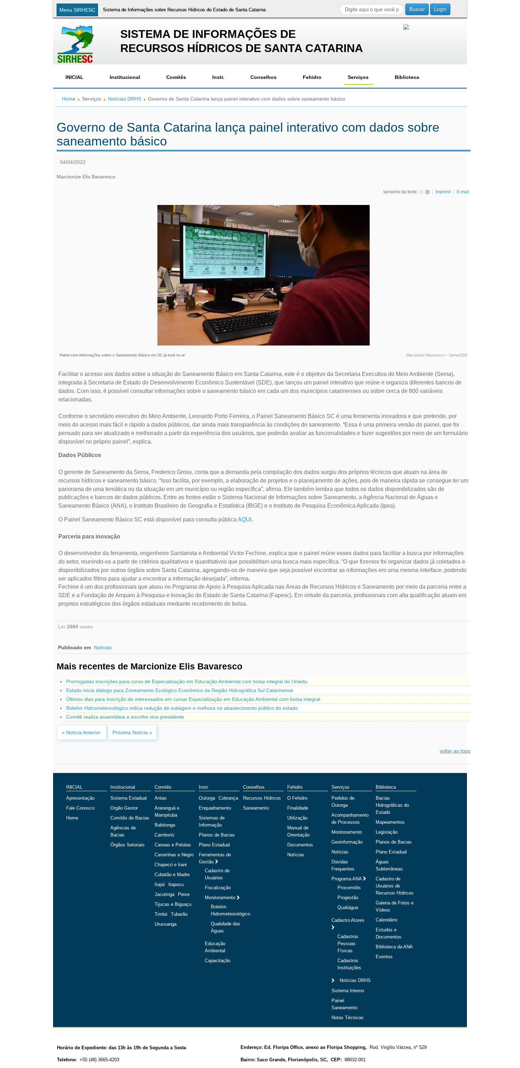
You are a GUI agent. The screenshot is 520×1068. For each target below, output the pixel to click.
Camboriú (164, 835)
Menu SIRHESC (77, 10)
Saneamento (256, 808)
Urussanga (166, 924)
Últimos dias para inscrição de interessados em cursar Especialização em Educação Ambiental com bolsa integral (193, 699)
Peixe (184, 894)
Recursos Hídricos (262, 798)
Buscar (417, 8)
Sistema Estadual (128, 798)
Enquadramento (215, 808)
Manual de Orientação (298, 831)
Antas (161, 798)
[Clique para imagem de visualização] (263, 275)
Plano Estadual (214, 844)
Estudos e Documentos (388, 933)
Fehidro (312, 77)
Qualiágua (347, 907)
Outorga (207, 798)
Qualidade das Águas (225, 927)
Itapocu (176, 884)
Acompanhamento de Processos (350, 818)
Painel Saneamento (344, 1004)
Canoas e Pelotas (173, 844)
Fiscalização (218, 887)
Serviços (358, 77)
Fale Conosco (80, 808)
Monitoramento (221, 897)
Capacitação (217, 960)
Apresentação (80, 798)
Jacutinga (164, 894)
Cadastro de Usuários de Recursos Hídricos (395, 886)
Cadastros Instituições (349, 964)
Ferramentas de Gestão (215, 858)
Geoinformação (347, 842)
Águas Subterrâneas (389, 865)
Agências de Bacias (123, 831)
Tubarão (179, 914)
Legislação (387, 832)
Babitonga (165, 825)
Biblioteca (407, 77)
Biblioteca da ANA (394, 946)
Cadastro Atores (347, 920)
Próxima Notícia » (132, 732)
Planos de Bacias (217, 835)
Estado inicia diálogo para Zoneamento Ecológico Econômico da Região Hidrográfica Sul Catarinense (179, 690)
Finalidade (297, 808)
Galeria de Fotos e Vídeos (395, 906)
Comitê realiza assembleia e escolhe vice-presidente (125, 717)
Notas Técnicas (347, 1017)
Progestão (347, 897)
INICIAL (74, 77)
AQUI (245, 519)
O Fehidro (297, 798)
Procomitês (349, 887)
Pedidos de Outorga (342, 801)
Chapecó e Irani (171, 864)
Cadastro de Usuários (217, 874)
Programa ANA (347, 878)
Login (440, 8)
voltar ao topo (455, 751)
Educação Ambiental (215, 947)
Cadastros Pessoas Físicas (347, 943)
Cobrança (228, 798)
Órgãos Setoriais (127, 844)
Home (68, 99)
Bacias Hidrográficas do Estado (392, 805)
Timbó (161, 914)
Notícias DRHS (124, 99)
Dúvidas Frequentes (342, 865)
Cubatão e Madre (172, 874)
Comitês (176, 77)
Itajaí (160, 884)
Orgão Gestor (124, 808)
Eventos (384, 956)
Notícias (103, 647)
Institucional (125, 77)
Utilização (297, 818)
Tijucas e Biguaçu (173, 904)
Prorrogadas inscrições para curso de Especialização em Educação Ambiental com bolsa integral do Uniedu (186, 681)
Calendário (386, 920)
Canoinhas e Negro (174, 854)
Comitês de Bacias (129, 818)
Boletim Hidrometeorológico (230, 910)
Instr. (218, 77)
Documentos (300, 844)
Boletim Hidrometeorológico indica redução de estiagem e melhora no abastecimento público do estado (182, 708)
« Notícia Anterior (82, 732)
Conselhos (263, 77)
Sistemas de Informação (212, 821)
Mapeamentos (390, 822)
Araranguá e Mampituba (167, 811)
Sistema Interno (347, 990)
